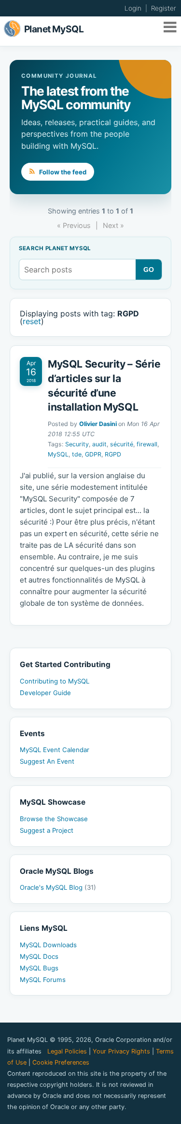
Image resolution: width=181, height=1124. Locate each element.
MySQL (58, 454)
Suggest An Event (47, 761)
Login (133, 8)
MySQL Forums (43, 979)
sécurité (121, 444)
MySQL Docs (39, 956)
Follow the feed (62, 172)
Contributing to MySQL (54, 681)
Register (163, 8)
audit (99, 444)
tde (77, 454)
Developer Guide (45, 693)
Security (77, 444)
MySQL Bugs (39, 968)
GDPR (93, 454)
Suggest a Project (46, 830)
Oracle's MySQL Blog (58, 887)
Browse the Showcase (54, 819)
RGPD (113, 454)
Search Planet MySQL (55, 249)
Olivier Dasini (98, 423)
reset (32, 321)
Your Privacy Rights (121, 1051)
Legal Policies (67, 1051)
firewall (147, 444)
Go (148, 269)
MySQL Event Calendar (54, 750)
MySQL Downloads (48, 945)
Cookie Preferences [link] (60, 1062)
